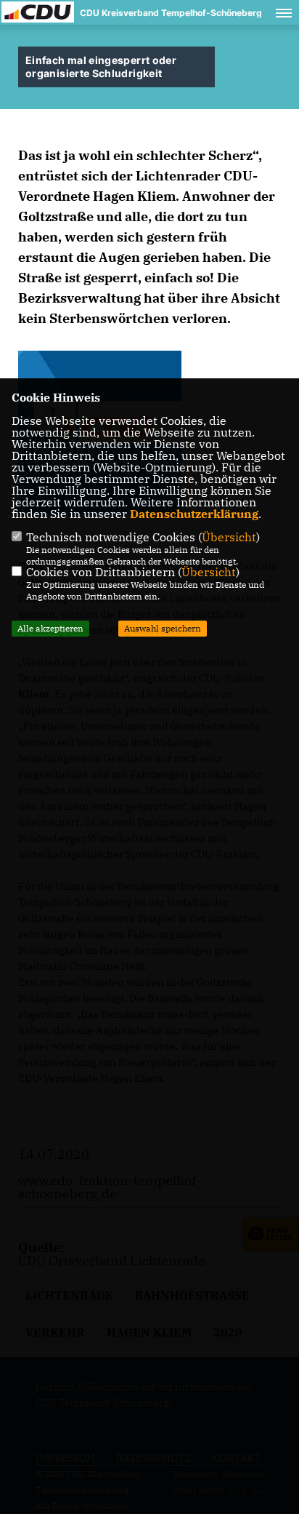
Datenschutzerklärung (194, 513)
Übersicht (229, 537)
